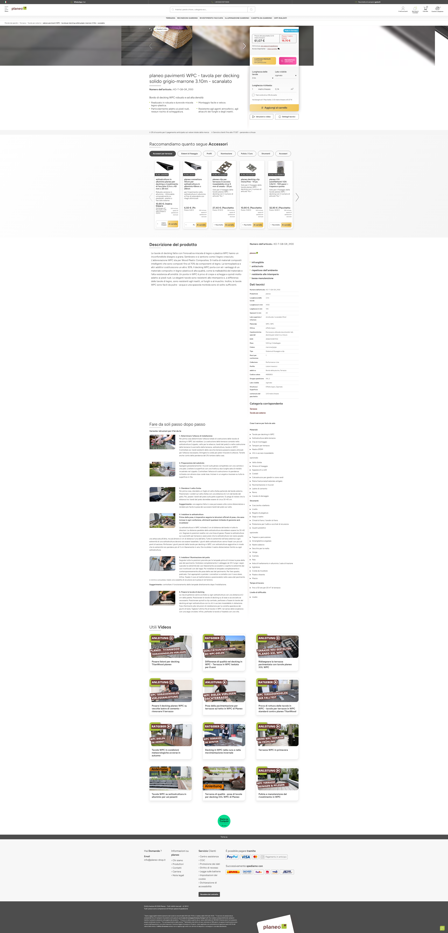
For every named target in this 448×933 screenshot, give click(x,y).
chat (80, 2)
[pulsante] (162, 442)
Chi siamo (178, 860)
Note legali (178, 875)
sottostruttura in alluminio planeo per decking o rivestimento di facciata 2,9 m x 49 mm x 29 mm (167, 184)
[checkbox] (264, 95)
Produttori (178, 864)
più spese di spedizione (269, 46)
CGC (202, 860)
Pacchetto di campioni (369, 2)
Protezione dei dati (210, 864)
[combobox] (262, 79)
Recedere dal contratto (209, 894)
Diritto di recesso (209, 867)
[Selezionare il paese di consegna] (6, 2)
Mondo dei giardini (11, 23)
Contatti (177, 867)
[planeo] (274, 253)
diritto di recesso (162, 926)
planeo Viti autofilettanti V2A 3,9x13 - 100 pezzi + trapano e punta (278, 183)
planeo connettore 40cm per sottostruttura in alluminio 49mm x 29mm (193, 184)
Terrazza (23, 23)
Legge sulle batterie (210, 871)
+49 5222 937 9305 (222, 2)
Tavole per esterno (34, 23)
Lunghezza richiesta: (262, 85)
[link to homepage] (19, 8)
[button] (6, 2)
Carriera (177, 871)
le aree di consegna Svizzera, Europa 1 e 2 (194, 918)
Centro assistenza (209, 856)
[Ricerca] (173, 9)
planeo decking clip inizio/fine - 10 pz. (250, 180)
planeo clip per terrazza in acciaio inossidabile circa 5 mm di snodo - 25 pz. (222, 183)
